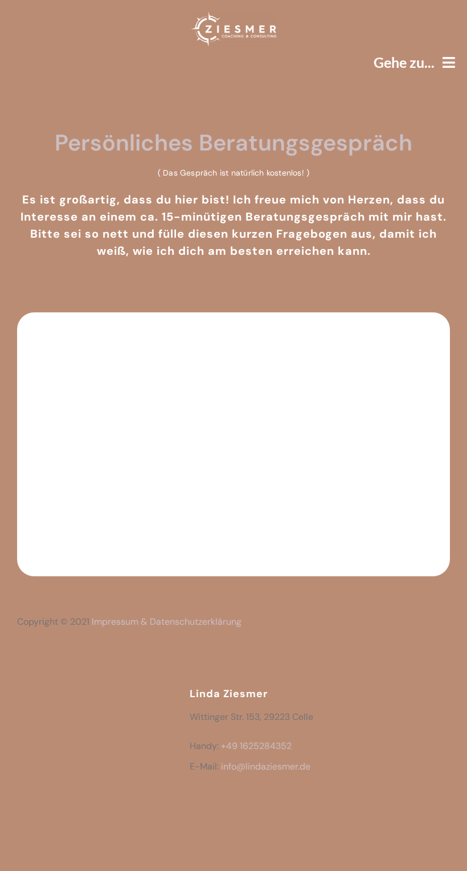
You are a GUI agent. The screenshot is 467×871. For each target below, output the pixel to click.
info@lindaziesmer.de (265, 766)
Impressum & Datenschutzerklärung (166, 622)
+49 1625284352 (256, 746)
